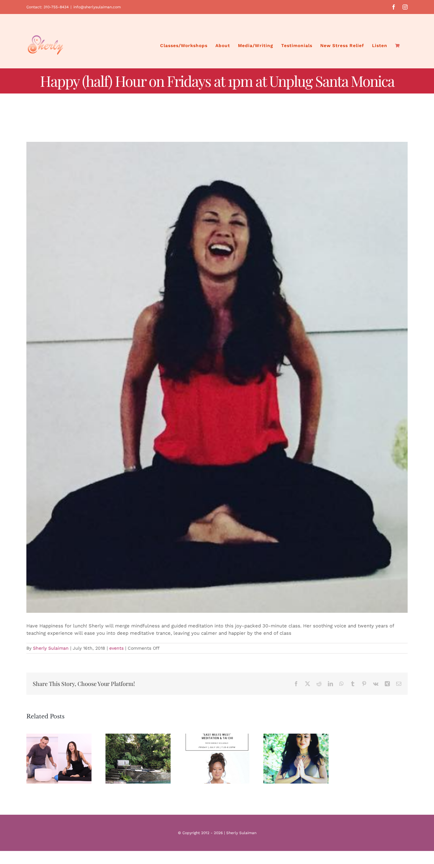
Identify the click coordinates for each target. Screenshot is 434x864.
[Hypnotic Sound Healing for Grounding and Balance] (59, 759)
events (116, 648)
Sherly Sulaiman (51, 648)
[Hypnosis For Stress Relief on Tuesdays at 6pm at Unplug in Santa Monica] (296, 759)
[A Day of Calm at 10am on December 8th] (138, 759)
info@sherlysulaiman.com (97, 7)
